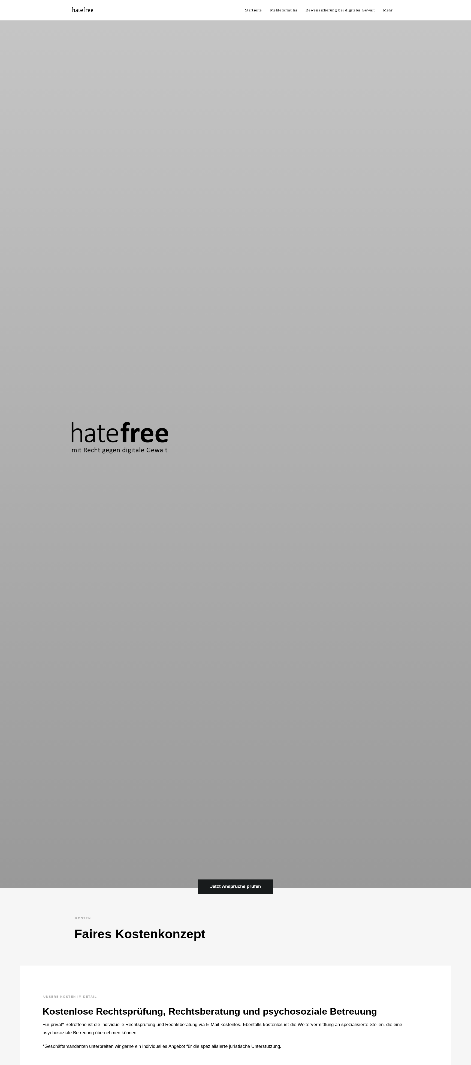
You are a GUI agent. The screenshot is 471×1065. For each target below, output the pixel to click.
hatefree (82, 9)
